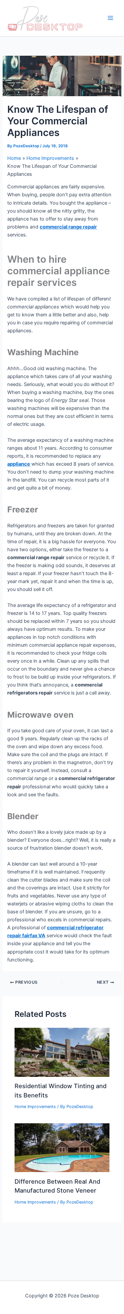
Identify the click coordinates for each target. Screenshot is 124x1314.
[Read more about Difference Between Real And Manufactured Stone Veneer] (62, 1147)
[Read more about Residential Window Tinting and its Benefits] (62, 1052)
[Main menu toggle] (110, 18)
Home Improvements (35, 1106)
